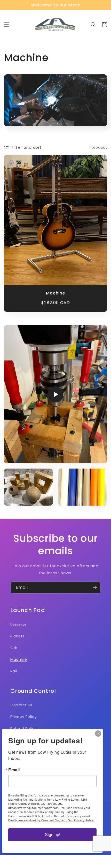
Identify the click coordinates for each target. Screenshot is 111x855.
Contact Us (21, 705)
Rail (13, 671)
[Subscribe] (94, 587)
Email (14, 770)
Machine (55, 293)
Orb (14, 647)
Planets (17, 636)
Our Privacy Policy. (81, 820)
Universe (18, 624)
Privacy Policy (23, 716)
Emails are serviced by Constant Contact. (37, 820)
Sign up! (52, 834)
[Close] (98, 733)
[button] (6, 24)
